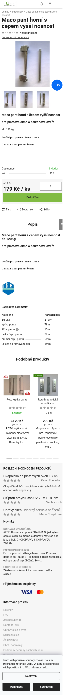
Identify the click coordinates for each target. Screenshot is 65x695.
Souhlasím (46, 686)
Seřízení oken (11, 634)
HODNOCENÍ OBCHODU (17, 567)
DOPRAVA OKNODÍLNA (17, 529)
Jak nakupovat (12, 619)
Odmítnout (16, 686)
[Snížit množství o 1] (42, 186)
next (61, 392)
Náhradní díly (52, 314)
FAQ (5, 614)
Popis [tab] (33, 224)
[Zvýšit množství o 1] (59, 186)
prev (3, 392)
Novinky (8, 609)
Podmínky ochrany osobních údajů (23, 650)
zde (45, 667)
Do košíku (32, 197)
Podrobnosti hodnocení (15, 37)
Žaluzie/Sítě (10, 640)
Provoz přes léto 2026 (16, 549)
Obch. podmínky (12, 645)
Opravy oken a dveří (14, 629)
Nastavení (31, 676)
